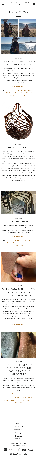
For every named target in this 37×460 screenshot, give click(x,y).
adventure (12, 90)
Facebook (19, 433)
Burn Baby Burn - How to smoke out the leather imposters (18, 292)
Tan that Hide (18, 221)
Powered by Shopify (18, 445)
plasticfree (7, 93)
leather (10, 240)
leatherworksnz (25, 90)
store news (29, 93)
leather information (24, 240)
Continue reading (17, 86)
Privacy (18, 423)
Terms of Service (18, 426)
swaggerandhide (17, 95)
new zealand (26, 242)
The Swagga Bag (18, 147)
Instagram (19, 436)
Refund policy (18, 429)
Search (18, 418)
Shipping (18, 421)
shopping (18, 93)
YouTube (19, 439)
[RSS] (27, 13)
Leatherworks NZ (18, 3)
